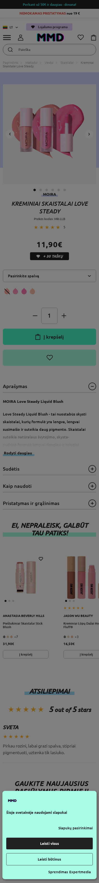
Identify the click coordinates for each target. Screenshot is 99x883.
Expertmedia (80, 872)
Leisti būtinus (49, 859)
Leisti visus (49, 843)
